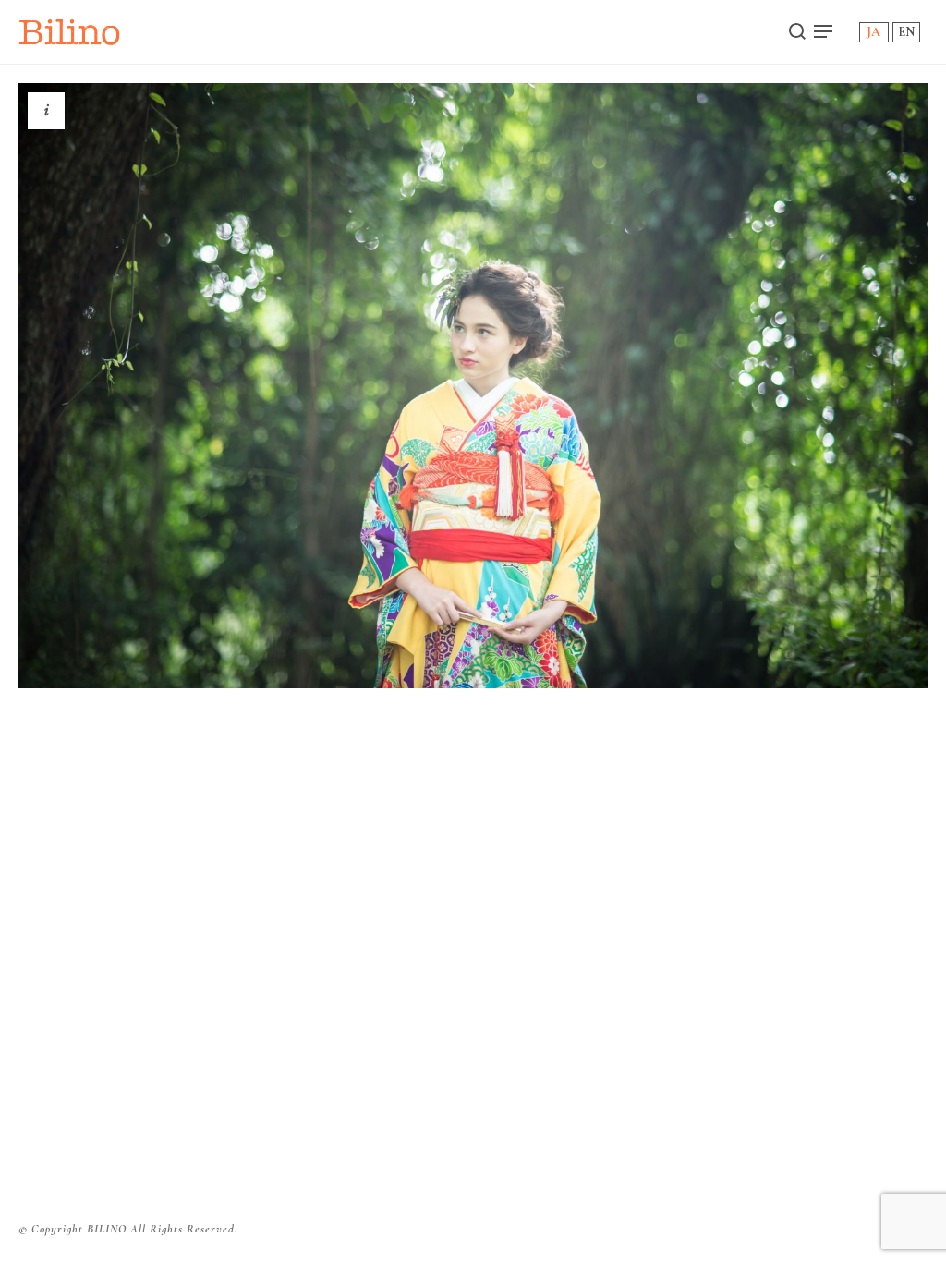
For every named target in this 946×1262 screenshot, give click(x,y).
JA (873, 32)
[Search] (797, 31)
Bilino (69, 32)
